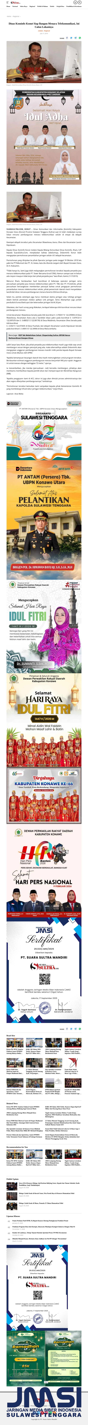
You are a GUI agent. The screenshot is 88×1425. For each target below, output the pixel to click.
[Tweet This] (71, 38)
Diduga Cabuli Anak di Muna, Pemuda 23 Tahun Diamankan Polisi (41, 1203)
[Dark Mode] (75, 2)
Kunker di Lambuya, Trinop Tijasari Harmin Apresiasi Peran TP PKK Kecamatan (39, 1233)
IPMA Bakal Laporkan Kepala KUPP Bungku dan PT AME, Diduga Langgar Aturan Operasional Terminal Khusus (52, 1092)
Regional (47, 31)
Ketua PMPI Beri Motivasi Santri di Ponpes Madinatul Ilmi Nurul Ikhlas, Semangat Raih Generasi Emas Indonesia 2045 (14, 1072)
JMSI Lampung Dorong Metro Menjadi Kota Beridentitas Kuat (53, 1051)
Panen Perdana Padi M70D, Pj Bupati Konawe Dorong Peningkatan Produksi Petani (40, 1221)
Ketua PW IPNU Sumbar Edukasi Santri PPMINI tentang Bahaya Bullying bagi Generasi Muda (15, 1051)
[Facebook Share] (67, 38)
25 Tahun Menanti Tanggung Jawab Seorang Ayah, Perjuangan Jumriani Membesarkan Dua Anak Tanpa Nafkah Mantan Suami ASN (34, 1072)
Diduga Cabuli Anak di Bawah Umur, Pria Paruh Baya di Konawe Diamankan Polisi (46, 1193)
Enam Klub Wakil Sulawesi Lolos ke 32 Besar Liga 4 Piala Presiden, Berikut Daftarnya (71, 1072)
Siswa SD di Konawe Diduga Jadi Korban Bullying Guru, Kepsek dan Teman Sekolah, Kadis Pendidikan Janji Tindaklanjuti (49, 1184)
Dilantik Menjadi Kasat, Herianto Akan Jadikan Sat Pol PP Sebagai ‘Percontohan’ (39, 1239)
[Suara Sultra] (15, 2)
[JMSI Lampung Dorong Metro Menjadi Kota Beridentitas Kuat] (53, 1042)
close (46, 1382)
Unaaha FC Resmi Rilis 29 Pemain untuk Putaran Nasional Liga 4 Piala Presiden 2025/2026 (73, 1092)
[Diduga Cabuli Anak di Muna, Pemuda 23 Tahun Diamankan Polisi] (12, 1206)
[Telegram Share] (75, 38)
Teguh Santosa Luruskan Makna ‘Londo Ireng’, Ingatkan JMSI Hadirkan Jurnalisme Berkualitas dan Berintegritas (73, 1051)
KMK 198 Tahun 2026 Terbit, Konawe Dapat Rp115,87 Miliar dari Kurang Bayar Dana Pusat (33, 1051)
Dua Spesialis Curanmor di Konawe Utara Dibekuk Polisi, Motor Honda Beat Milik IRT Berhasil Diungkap (53, 1072)
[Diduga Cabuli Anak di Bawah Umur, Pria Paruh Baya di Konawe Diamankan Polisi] (12, 1196)
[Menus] (8, 2)
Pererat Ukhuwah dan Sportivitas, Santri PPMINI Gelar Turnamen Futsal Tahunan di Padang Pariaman (15, 1092)
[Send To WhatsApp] (79, 38)
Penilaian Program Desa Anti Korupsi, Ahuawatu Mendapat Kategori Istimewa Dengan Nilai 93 (43, 1227)
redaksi (40, 31)
